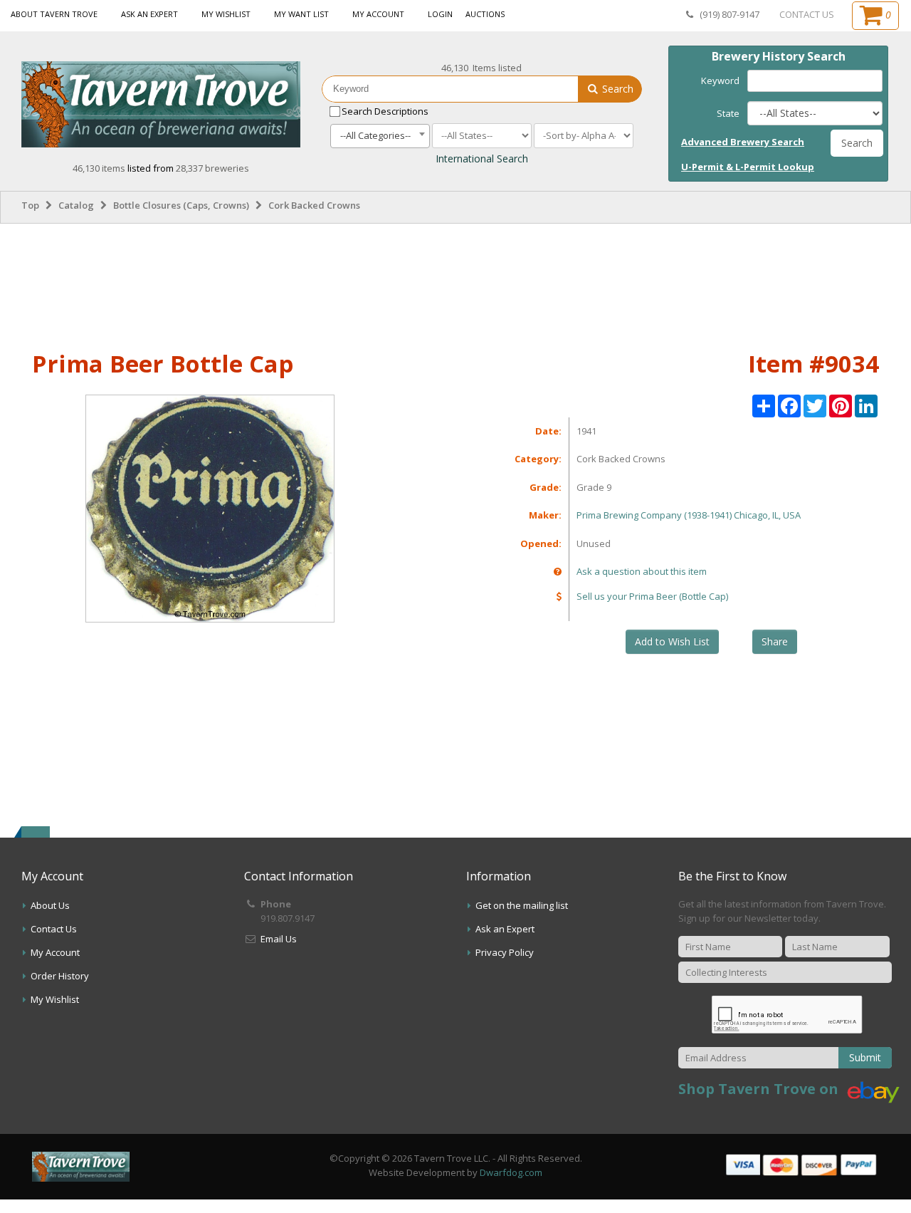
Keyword (720, 80)
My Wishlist (226, 14)
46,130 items (100, 168)
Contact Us (54, 928)
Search (616, 88)
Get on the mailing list (521, 905)
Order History (60, 975)
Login (440, 14)
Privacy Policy (504, 952)
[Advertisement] (455, 284)
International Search (482, 158)
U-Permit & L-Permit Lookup (747, 166)
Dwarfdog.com (511, 1172)
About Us (50, 905)
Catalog (76, 205)
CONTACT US (806, 14)
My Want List (301, 14)
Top (30, 205)
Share (775, 641)
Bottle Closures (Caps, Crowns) (181, 205)
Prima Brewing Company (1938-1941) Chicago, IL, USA (688, 515)
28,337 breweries (212, 168)
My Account (378, 14)
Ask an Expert (149, 14)
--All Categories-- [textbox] (375, 135)
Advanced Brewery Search (742, 141)
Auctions (485, 14)
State (728, 113)
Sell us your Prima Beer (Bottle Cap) (652, 596)
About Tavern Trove (54, 14)
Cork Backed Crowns (314, 205)
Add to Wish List (672, 641)
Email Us (278, 938)
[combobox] (380, 136)
